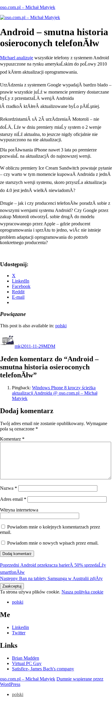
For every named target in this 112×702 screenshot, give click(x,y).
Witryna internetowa (19, 509)
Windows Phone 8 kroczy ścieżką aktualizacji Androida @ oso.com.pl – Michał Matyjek (54, 393)
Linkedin (20, 627)
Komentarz (12, 438)
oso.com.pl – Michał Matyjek (27, 7)
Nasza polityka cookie (82, 591)
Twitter (18, 632)
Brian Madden (25, 658)
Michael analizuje (16, 57)
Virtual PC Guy (27, 663)
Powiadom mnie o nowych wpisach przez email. (53, 543)
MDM (49, 346)
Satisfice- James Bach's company (43, 668)
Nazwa (8, 488)
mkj (18, 346)
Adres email (13, 499)
